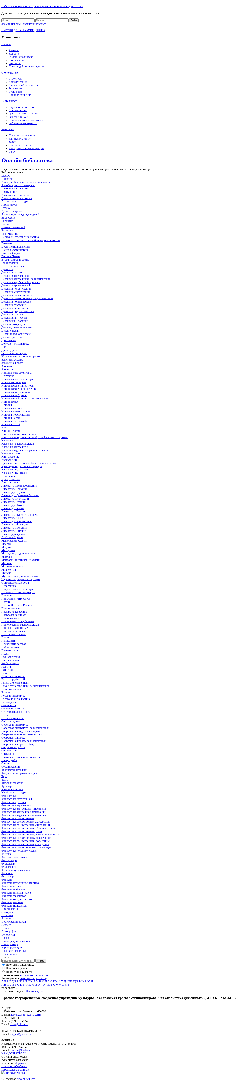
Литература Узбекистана (16, 521)
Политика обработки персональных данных (15, 1068)
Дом (4, 346)
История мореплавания (15, 414)
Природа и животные (14, 627)
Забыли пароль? (11, 23)
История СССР (10, 424)
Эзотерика (7, 912)
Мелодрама (8, 550)
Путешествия (9, 650)
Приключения (10, 618)
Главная (6, 44)
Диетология (8, 340)
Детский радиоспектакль (16, 333)
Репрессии (7, 669)
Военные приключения (15, 246)
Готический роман (12, 266)
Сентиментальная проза (16, 711)
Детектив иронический (15, 285)
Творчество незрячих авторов (19, 773)
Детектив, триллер (12, 314)
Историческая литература (17, 379)
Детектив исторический (16, 288)
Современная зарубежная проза (20, 731)
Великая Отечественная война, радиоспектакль (30, 240)
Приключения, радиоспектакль (20, 624)
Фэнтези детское (11, 886)
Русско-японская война (15, 698)
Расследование (10, 660)
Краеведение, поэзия (14, 472)
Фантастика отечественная (17, 818)
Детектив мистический (15, 291)
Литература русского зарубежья (20, 514)
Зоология (7, 369)
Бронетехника (10, 233)
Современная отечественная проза (22, 734)
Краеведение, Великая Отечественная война (28, 463)
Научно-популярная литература (20, 579)
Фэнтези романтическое (16, 892)
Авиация (6, 178)
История (6, 404)
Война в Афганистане (14, 249)
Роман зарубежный (13, 679)
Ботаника (7, 230)
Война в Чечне (10, 256)
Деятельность (9, 100)
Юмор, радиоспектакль (15, 941)
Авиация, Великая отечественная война (25, 182)
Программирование (13, 634)
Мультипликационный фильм (19, 576)
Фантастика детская (13, 802)
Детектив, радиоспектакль (17, 311)
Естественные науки (14, 353)
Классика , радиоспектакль (17, 443)
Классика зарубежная (14, 446)
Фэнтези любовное (13, 889)
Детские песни (10, 330)
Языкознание (9, 953)
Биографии (8, 217)
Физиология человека (14, 857)
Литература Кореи (12, 508)
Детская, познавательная (16, 327)
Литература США (12, 517)
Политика (7, 595)
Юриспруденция (11, 947)
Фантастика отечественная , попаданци (25, 824)
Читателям (7, 129)
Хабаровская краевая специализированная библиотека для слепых (42, 6)
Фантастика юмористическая (19, 850)
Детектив (7, 269)
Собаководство (10, 721)
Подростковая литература (17, 589)
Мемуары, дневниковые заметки (21, 559)
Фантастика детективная (16, 798)
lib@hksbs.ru (17, 1014)
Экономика (8, 918)
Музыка (6, 572)
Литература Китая (12, 505)
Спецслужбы (9, 760)
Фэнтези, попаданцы (14, 905)
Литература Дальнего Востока (20, 495)
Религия (6, 666)
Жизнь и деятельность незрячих (20, 356)
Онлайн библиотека (21, 56)
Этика (5, 928)
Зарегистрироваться (34, 23)
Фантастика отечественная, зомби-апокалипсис (30, 834)
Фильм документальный (16, 870)
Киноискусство (10, 430)
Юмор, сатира (9, 944)
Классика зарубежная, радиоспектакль (24, 450)
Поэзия (5, 601)
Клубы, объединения (21, 107)
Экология (7, 915)
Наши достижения (20, 94)
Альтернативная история (16, 198)
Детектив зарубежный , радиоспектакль (25, 278)
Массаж (6, 543)
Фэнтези (6, 879)
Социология (9, 750)
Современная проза (13, 737)
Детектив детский (12, 272)
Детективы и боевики (14, 320)
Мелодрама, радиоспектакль (18, 553)
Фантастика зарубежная (16, 805)
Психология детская (13, 643)
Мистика (6, 563)
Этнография (8, 931)
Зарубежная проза (12, 362)
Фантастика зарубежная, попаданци (23, 811)
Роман (5, 673)
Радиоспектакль (11, 656)
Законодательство (12, 359)
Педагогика (8, 585)
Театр (4, 779)
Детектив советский (13, 304)
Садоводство (9, 702)
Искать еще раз (35, 991)
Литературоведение (13, 534)
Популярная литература (15, 598)
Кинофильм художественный (19, 433)
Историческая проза (13, 382)
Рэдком (20, 1063)
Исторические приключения (18, 388)
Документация (18, 81)
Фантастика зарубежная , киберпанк (23, 808)
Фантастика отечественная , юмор (22, 831)
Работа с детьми (18, 116)
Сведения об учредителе (24, 85)
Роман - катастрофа (13, 676)
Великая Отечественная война (20, 236)
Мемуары (7, 556)
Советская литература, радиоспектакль (25, 727)
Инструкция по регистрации (26, 148)
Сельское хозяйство (13, 708)
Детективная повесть (14, 317)
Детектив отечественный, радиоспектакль (27, 298)
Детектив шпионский (14, 308)
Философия (8, 866)
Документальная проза (15, 343)
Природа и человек (13, 631)
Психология (8, 640)
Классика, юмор (11, 453)
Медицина (7, 547)
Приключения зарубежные (17, 621)
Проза (5, 637)
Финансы (7, 873)
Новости (14, 53)
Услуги (13, 141)
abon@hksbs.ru (19, 1024)
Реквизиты (15, 88)
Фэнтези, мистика (12, 902)
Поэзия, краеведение (14, 611)
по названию (27, 978)
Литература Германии (14, 488)
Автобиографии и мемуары (18, 185)
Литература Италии (13, 501)
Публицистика (10, 647)
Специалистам (18, 110)
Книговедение (10, 456)
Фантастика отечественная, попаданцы (25, 840)
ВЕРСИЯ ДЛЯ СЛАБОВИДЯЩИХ (23, 30)
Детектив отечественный (16, 295)
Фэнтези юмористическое (17, 899)
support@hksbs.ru (20, 1034)
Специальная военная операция (20, 756)
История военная (11, 408)
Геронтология (9, 262)
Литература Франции (14, 524)
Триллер (6, 786)
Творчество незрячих (14, 769)
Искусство (7, 375)
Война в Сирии (10, 253)
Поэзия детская (10, 608)
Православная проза (13, 614)
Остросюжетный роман (15, 582)
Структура (15, 78)
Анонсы (14, 50)
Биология (7, 220)
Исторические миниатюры (17, 385)
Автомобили (9, 191)
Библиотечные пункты (23, 123)
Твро (4, 776)
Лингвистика (9, 482)
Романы (6, 692)
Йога (4, 427)
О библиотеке (9, 72)
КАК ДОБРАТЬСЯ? (13, 1053)
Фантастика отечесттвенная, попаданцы (26, 847)
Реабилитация (10, 663)
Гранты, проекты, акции (23, 113)
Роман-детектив (11, 689)
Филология (8, 863)
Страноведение (10, 766)
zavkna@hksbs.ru (20, 1050)
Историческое (9, 401)
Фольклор (7, 876)
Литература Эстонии (14, 527)
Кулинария (8, 475)
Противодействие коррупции (27, 66)
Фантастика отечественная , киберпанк (25, 821)
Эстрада (6, 924)
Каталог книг (17, 60)
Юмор (5, 937)
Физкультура (9, 860)
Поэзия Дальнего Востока (17, 605)
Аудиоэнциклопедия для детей (20, 214)
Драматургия (9, 350)
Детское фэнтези (11, 337)
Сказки (5, 714)
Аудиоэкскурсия (11, 211)
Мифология (8, 569)
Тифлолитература (12, 782)
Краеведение (9, 459)
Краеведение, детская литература (21, 466)
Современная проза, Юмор (17, 744)
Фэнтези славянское (13, 895)
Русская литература (13, 695)
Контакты (15, 63)
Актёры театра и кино (15, 194)
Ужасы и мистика (12, 789)
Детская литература (13, 324)
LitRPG (5, 175)
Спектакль (7, 753)
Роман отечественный (15, 682)
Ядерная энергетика (13, 950)
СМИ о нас (15, 91)
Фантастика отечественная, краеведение (26, 837)
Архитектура (9, 204)
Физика (6, 853)
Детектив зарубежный (15, 275)
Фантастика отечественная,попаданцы (25, 844)
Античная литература (14, 201)
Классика (7, 440)
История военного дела (15, 411)
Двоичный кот (26, 1078)
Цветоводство (10, 908)
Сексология (8, 705)
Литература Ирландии (15, 498)
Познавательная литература (18, 592)
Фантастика (8, 795)
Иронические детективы (16, 372)
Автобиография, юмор (15, 188)
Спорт (5, 763)
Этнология (8, 934)
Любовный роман (12, 537)
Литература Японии (13, 530)
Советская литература (14, 724)
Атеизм (5, 207)
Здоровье (7, 366)
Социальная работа (13, 747)
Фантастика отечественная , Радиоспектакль (28, 828)
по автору (42, 978)
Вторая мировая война (15, 259)
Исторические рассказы (15, 392)
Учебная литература (13, 792)
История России (11, 417)
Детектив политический (16, 301)
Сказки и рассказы (12, 718)
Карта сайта (34, 1014)
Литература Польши (13, 511)
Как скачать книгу (20, 138)
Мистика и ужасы (12, 566)
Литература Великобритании (19, 485)
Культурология (10, 479)
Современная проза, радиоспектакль (23, 740)
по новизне (42, 974)
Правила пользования (22, 135)
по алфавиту (27, 974)
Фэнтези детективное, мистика (20, 882)
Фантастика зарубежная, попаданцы (23, 815)
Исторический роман (14, 395)
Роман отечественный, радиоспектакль (25, 685)
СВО (12, 151)
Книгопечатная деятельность (26, 119)
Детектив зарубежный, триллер (20, 282)
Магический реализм (14, 540)
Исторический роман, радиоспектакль (24, 398)
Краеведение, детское (14, 469)
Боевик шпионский (13, 227)
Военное (6, 243)
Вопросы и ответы (20, 145)
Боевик (5, 224)
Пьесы (5, 653)
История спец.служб (14, 421)
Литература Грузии (13, 492)
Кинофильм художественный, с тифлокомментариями (34, 437)
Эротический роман (13, 921)
